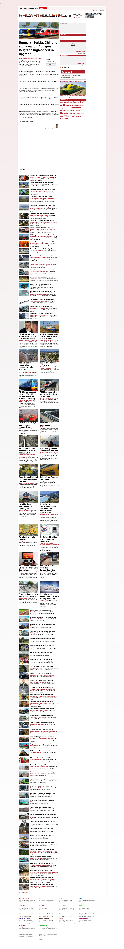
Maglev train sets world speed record (48, 423)
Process (64, 118)
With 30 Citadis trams (35, 837)
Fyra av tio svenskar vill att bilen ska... (28, 908)
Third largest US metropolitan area (38, 633)
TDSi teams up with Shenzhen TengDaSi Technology (48, 394)
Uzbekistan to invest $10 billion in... (67, 920)
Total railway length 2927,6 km (37, 271)
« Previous (79, 51)
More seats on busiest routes (37, 844)
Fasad (61, 110)
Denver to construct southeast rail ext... (42, 183)
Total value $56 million (35, 250)
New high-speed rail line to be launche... (42, 263)
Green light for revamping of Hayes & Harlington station (49, 596)
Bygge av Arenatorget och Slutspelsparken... (29, 927)
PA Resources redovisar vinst (86, 903)
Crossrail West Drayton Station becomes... (43, 617)
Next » (83, 51)
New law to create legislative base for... (42, 877)
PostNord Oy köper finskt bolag (27, 920)
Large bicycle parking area (36, 278)
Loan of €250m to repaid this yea (38, 191)
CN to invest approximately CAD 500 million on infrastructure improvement (48, 508)
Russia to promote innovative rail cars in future (41, 809)
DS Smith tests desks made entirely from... (68, 909)
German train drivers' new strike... (40, 610)
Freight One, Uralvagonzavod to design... (42, 221)
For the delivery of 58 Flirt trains (38, 301)
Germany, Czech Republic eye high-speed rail (41, 264)
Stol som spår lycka (45, 907)
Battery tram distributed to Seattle (40, 856)
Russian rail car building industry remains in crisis (42, 696)
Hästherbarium (44, 908)
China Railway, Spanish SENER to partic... (43, 814)
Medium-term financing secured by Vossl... (43, 190)
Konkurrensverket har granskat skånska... (28, 921)
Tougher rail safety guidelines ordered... (42, 800)
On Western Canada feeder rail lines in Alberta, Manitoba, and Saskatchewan (49, 515)
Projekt (70, 119)
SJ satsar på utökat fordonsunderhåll (88, 913)
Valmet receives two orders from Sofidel (68, 907)
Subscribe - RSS (66, 67)
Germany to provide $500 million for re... (42, 849)
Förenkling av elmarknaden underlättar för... (69, 903)
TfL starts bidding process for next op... (42, 645)
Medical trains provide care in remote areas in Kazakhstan (49, 336)
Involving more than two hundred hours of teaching (42, 640)
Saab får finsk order (85, 901)
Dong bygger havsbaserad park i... (27, 913)
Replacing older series (35, 780)
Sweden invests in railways (27, 538)
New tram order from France (37, 724)
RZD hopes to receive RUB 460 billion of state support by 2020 (28, 341)
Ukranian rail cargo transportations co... (42, 687)
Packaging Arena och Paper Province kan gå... (49, 928)
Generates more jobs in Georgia (38, 257)
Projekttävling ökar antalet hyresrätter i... (48, 900)
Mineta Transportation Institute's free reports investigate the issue (28, 371)
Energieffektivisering (65, 108)
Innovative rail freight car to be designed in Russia (42, 222)
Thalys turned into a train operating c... (42, 659)
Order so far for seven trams (37, 858)
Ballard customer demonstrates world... (42, 284)
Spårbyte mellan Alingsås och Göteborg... (48, 913)
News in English (77, 113)
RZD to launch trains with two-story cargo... (69, 923)
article (61, 102)
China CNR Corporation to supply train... (42, 737)
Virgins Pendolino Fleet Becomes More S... (43, 842)
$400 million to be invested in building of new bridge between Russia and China (43, 207)
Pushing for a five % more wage (37, 611)
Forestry (72, 110)
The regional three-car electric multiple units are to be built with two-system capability (72, 96)
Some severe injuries (35, 773)
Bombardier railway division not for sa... (42, 765)
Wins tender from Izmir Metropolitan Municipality (42, 738)
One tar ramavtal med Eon (86, 915)
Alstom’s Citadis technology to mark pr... (42, 835)
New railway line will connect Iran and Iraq (49, 449)
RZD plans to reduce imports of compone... (43, 214)
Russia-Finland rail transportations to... (68, 921)
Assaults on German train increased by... (42, 772)
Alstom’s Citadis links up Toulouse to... (42, 673)
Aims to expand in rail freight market (39, 710)
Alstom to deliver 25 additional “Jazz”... (42, 306)
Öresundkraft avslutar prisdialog (67, 900)
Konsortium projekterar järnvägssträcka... (48, 916)
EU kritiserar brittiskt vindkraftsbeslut (27, 915)
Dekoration (76, 105)
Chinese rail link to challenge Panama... (42, 884)
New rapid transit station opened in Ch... (42, 631)
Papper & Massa (76, 116)
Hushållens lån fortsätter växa (27, 901)
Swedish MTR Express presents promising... (43, 175)
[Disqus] (39, 148)
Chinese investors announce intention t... (42, 701)
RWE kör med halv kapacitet (26, 916)
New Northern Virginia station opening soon (25, 506)
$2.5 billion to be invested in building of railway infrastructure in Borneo (49, 367)
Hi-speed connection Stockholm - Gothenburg (41, 177)
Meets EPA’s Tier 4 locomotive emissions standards (42, 731)
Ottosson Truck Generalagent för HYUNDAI (49, 923)
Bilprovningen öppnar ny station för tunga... (29, 923)
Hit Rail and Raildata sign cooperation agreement (48, 539)
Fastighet (65, 110)
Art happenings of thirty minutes (38, 243)
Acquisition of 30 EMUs (35, 745)
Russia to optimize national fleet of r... (41, 807)
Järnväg (78, 110)
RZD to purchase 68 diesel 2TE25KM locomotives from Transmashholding (27, 395)
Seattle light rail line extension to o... (41, 786)
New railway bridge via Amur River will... (42, 205)
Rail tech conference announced (49, 478)
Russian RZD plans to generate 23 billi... (42, 828)
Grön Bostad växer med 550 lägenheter (88, 907)
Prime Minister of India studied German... (42, 758)
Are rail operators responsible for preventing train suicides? (26, 366)
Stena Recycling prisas (85, 908)
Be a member (43, 8)
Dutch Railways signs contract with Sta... (42, 299)
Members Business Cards (31, 8)
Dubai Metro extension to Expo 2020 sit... (42, 793)
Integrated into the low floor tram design (40, 285)
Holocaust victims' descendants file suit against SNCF (28, 450)
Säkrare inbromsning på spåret (47, 921)
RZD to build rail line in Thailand (49, 363)
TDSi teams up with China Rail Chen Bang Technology (28, 567)
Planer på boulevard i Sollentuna (87, 921)
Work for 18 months (35, 618)
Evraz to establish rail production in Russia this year (28, 479)
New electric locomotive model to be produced (41, 236)
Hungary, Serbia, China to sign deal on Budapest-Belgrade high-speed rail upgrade (38, 48)
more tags (83, 121)
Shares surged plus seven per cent (38, 766)
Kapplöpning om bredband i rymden (28, 907)
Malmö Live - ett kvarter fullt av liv (47, 901)
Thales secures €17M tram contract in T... (42, 716)
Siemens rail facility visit (36, 759)
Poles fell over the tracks (36, 802)
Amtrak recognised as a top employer (41, 652)
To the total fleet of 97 (35, 752)
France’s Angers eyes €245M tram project (28, 595)
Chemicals (67, 102)
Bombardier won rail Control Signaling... (42, 249)
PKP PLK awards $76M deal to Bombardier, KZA (47, 567)
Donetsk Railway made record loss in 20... (43, 270)
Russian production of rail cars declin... (42, 694)
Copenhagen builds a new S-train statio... (42, 277)
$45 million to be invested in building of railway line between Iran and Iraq (49, 453)
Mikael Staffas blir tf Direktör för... (67, 916)
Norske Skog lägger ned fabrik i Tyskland (48, 927)
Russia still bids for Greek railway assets (40, 682)
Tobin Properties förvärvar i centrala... (88, 923)
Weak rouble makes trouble (36, 626)
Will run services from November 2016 (39, 647)
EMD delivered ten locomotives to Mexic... (43, 751)
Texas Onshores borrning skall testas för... (88, 900)
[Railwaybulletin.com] (45, 16)
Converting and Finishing (71, 103)
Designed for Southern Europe (37, 308)
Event (83, 108)
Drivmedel (81, 105)
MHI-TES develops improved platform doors (98, 15)
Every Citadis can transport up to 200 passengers (42, 675)
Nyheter (67, 115)
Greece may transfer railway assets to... (42, 680)
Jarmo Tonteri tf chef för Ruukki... (67, 913)
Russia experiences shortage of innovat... (42, 821)
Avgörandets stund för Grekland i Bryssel (28, 900)
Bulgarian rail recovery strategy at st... (41, 744)
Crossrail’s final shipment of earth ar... (41, 197)
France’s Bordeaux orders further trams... (42, 723)
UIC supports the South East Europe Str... (42, 291)
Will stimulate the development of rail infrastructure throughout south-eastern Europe (42, 293)
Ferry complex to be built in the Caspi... (42, 666)
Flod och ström (44, 909)
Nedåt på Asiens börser (26, 903)
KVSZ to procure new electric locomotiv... (42, 235)
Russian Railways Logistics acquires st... (42, 709)
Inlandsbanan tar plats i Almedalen (47, 915)
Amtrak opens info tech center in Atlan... (42, 256)
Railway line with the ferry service (38, 668)
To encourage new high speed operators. (40, 865)
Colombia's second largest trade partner (40, 886)
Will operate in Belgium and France (38, 661)
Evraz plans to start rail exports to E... (41, 870)
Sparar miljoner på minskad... (86, 909)
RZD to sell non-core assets (37, 830)
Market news (66, 112)
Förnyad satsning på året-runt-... (27, 929)
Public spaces (75, 119)
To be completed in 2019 (36, 184)
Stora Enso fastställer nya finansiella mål (48, 929)
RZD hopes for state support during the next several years (28, 336)
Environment (76, 107)
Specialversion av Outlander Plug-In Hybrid (49, 920)
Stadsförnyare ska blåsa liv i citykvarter (48, 903)
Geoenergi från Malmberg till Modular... (68, 901)
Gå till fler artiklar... (23, 892)
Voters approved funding (36, 787)
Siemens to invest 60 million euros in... (42, 228)
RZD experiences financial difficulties (39, 315)
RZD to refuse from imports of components (40, 215)
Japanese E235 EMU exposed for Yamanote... (44, 779)
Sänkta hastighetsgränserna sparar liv (28, 909)
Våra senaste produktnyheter (77, 14)
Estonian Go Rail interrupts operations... (42, 624)
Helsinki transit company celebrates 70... (42, 242)
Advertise (102, 10)
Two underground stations (36, 794)
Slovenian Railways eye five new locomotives (27, 424)
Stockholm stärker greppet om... (87, 920)
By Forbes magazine (35, 654)
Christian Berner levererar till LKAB (67, 915)
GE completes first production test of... (42, 730)
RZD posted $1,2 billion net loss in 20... (42, 313)
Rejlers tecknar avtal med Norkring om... (88, 916)
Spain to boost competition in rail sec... (42, 863)
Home (21, 8)
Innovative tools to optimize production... (68, 908)
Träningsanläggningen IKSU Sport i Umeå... (29, 928)
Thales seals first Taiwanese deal (38, 717)
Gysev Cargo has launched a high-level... (42, 638)
